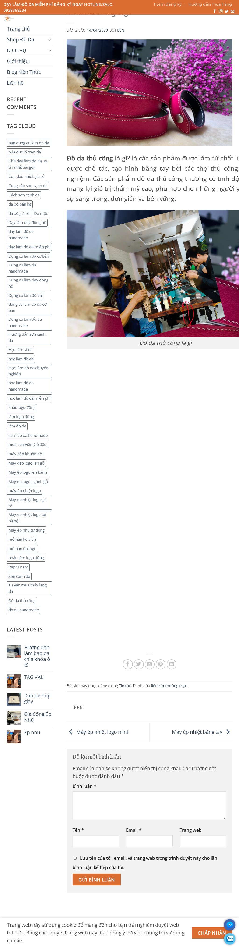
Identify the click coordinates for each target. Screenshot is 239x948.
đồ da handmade (23, 609)
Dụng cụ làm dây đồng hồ (28, 283)
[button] (214, 22)
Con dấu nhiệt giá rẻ (26, 176)
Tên (78, 830)
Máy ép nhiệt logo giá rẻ (27, 502)
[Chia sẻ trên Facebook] (128, 664)
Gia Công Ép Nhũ (37, 717)
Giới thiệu (100, 27)
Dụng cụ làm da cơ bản (28, 256)
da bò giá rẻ (18, 213)
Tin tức (125, 685)
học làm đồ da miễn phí (29, 398)
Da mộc (41, 213)
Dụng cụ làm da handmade (22, 268)
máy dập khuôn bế (25, 453)
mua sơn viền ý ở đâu (27, 444)
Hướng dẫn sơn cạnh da (27, 337)
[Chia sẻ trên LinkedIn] (172, 664)
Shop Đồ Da (45, 27)
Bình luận (84, 786)
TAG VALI (34, 677)
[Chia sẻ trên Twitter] (139, 664)
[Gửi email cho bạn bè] (150, 664)
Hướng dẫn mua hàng (210, 4)
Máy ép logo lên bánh (27, 472)
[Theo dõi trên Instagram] (221, 12)
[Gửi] (161, 20)
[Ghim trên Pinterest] (161, 664)
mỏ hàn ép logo (22, 548)
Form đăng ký (168, 4)
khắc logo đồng (21, 407)
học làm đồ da (21, 359)
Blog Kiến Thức (133, 27)
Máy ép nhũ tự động (26, 530)
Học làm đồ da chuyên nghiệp (28, 371)
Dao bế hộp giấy (37, 698)
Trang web (191, 830)
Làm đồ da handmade (28, 435)
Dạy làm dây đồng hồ (27, 222)
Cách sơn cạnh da (24, 195)
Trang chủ (16, 27)
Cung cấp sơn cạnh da (27, 185)
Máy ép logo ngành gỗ (28, 481)
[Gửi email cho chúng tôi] (232, 12)
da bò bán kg (19, 204)
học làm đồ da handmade (21, 386)
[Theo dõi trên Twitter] (226, 12)
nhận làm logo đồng (26, 557)
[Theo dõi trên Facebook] (215, 12)
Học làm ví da (20, 349)
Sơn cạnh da (19, 576)
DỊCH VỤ (74, 27)
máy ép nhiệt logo (24, 490)
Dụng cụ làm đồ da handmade (25, 322)
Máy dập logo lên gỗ (26, 463)
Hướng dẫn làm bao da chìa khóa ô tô (37, 656)
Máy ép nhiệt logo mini (101, 731)
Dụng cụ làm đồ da (25, 295)
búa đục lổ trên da (24, 152)
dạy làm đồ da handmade (21, 234)
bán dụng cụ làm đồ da (28, 143)
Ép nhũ (32, 732)
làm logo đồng (21, 416)
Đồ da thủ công (21, 600)
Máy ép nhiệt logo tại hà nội (27, 517)
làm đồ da (17, 426)
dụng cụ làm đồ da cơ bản (27, 307)
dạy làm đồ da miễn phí (29, 246)
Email (133, 830)
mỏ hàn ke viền (22, 539)
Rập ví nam (18, 567)
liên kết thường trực (169, 685)
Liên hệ (163, 27)
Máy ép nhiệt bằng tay (198, 731)
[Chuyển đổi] (50, 39)
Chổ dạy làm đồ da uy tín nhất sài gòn (27, 164)
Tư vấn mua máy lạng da (27, 588)
